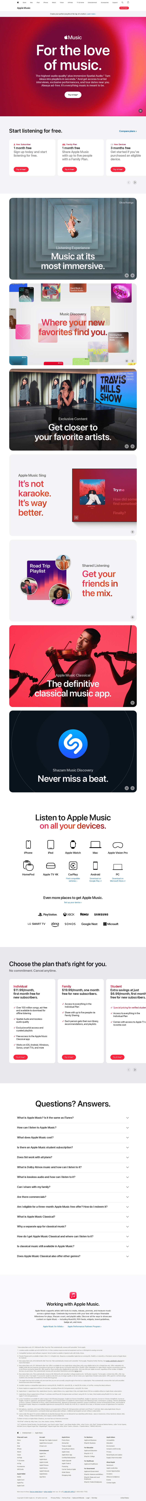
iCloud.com (43, 1446)
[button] (122, 2)
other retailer (48, 1492)
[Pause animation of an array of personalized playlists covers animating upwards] (127, 361)
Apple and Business (90, 1440)
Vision (19, 1455)
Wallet (19, 1477)
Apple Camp (65, 1452)
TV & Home (20, 1460)
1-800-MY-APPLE (69, 1492)
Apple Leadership (112, 1468)
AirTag (19, 1463)
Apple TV (42, 1456)
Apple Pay (20, 1483)
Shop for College (89, 1456)
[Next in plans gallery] (135, 1070)
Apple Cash (20, 1485)
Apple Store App (67, 1455)
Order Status (66, 1472)
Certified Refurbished (68, 1458)
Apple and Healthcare (91, 1464)
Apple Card (20, 1480)
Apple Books (43, 1474)
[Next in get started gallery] (135, 182)
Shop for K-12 (88, 1453)
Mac (18, 1443)
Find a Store (65, 1440)
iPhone (19, 1449)
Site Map (94, 1498)
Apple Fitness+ (44, 1465)
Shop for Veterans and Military (93, 1474)
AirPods (19, 1458)
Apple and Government (91, 1471)
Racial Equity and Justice (114, 1455)
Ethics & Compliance (113, 1477)
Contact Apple (111, 1483)
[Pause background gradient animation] (140, 111)
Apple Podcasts (44, 1471)
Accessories (21, 1466)
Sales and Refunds (78, 1498)
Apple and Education (90, 1450)
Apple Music (23, 8)
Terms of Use (66, 1498)
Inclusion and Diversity (114, 1449)
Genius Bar (65, 1443)
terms (76, 1371)
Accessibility (110, 1440)
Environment (111, 1446)
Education (110, 1443)
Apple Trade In (66, 1463)
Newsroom (110, 1465)
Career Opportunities (113, 1471)
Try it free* (124, 8)
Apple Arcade (43, 1462)
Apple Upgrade (66, 1460)
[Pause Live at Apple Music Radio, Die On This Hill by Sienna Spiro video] (127, 446)
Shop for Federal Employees (93, 1482)
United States (124, 1498)
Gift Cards (20, 1469)
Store (19, 1440)
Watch (19, 1452)
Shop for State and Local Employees (92, 1478)
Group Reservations (68, 1449)
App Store (42, 1477)
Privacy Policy (55, 1498)
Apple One (42, 1453)
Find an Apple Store (36, 1492)
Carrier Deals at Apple (69, 1469)
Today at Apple (66, 1446)
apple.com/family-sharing (114, 1361)
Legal (88, 1498)
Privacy (109, 1452)
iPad (18, 1446)
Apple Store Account (45, 1443)
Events (109, 1480)
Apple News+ (43, 1468)
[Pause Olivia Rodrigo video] (127, 275)
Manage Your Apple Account (48, 1440)
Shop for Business (89, 1443)
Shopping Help (66, 1475)
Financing (65, 1466)
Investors (109, 1474)
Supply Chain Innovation (114, 1458)
